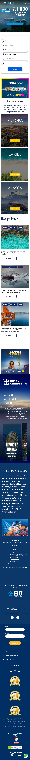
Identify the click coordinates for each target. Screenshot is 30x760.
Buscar (15, 69)
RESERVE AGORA (15, 140)
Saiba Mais (9, 258)
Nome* (7, 626)
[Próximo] (17, 617)
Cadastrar (15, 643)
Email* (7, 633)
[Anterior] (12, 617)
